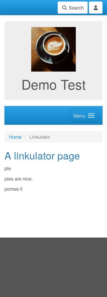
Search (75, 7)
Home (15, 136)
